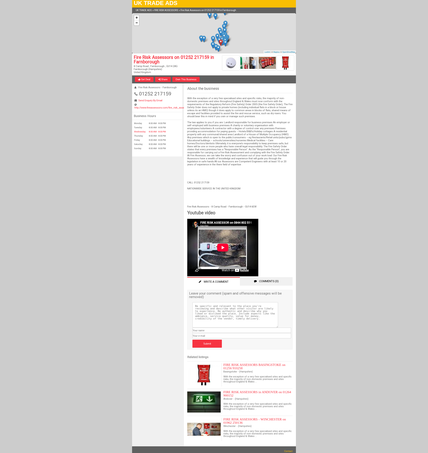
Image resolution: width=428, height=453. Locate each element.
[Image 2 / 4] (249, 63)
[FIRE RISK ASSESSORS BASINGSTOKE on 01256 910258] (204, 374)
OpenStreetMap (288, 51)
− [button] (137, 23)
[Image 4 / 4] (285, 63)
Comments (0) (268, 281)
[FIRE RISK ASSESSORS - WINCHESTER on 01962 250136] (204, 429)
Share (164, 79)
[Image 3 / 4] (267, 63)
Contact (288, 451)
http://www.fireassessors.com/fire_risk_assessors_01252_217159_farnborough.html (181, 107)
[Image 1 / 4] (231, 63)
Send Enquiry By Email (150, 100)
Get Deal (145, 79)
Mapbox (276, 51)
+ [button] (137, 18)
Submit (207, 343)
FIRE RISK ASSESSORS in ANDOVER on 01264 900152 (257, 393)
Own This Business (186, 79)
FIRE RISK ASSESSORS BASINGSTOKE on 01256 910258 (254, 366)
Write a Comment (216, 281)
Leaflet (267, 51)
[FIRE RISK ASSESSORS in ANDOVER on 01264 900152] (204, 402)
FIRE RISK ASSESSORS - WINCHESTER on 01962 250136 (254, 420)
